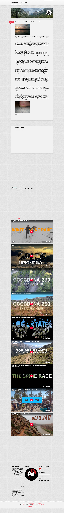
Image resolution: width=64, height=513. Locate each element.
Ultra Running (24, 117)
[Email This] (15, 114)
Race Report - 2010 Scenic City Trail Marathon (28, 21)
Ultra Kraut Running (31, 503)
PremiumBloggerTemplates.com (39, 504)
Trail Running (20, 117)
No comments (17, 118)
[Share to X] (17, 114)
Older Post (51, 124)
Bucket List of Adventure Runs (17, 4)
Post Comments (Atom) (19, 154)
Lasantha (33, 504)
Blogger (39, 503)
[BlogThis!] (16, 114)
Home (32, 124)
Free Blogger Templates (32, 506)
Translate (46, 476)
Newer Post (13, 124)
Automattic (24, 504)
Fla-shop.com (15, 187)
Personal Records (14, 2)
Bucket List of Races (23, 2)
